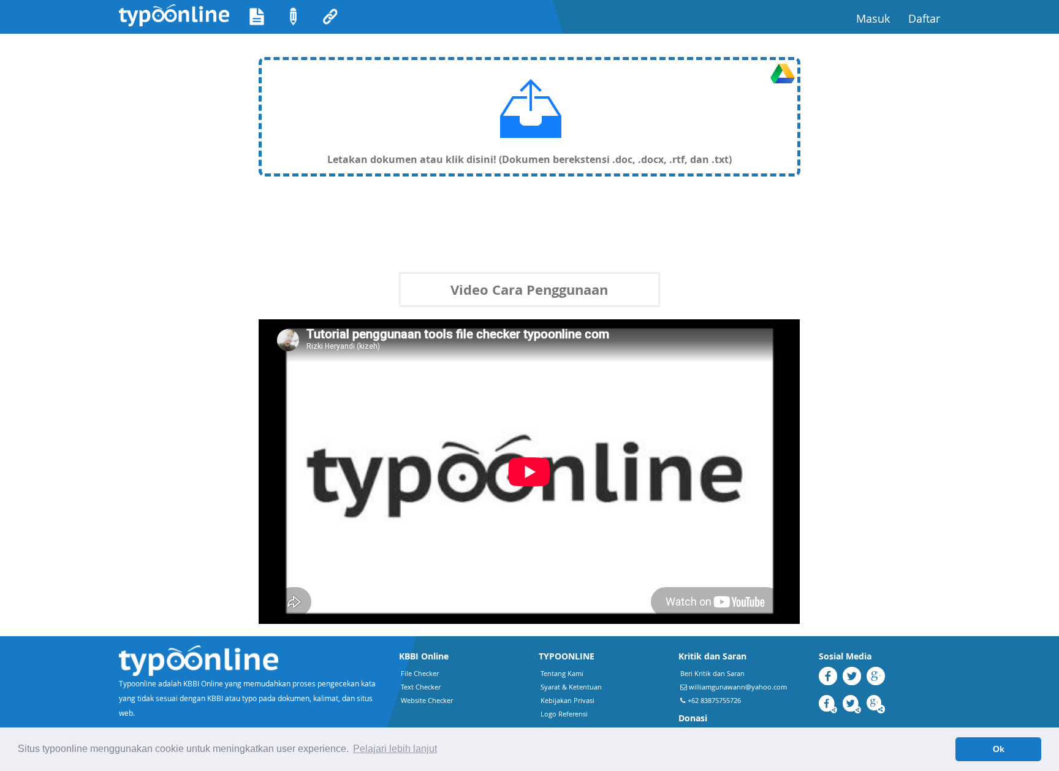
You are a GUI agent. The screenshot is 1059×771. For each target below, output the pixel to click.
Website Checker (427, 700)
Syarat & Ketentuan (571, 686)
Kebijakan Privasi (567, 700)
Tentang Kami (562, 673)
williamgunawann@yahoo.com (738, 686)
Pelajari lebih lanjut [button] (395, 748)
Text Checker (421, 686)
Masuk (877, 18)
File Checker (420, 673)
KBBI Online (424, 656)
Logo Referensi (564, 713)
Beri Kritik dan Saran (712, 673)
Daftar (928, 18)
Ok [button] (998, 749)
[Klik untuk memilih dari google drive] (782, 74)
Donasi (692, 718)
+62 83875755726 (713, 700)
